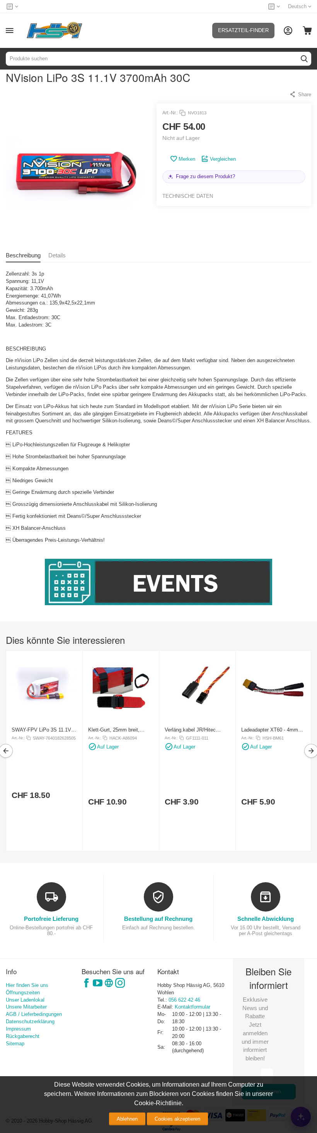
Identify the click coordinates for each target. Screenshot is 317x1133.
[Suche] (304, 59)
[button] (300, 94)
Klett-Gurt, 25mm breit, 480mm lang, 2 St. (114, 730)
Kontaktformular (192, 1007)
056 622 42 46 (184, 1000)
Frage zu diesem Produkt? (205, 176)
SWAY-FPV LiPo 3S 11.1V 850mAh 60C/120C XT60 (41, 730)
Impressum (18, 1029)
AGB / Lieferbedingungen (34, 1014)
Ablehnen (127, 1119)
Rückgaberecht (22, 1036)
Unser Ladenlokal (25, 1000)
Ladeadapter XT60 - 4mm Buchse (269, 730)
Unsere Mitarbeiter (26, 1007)
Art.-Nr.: (170, 113)
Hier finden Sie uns (27, 985)
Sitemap (15, 1043)
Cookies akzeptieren (177, 1119)
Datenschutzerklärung (30, 1021)
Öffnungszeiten (23, 992)
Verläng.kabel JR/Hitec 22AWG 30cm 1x (190, 730)
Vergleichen (223, 159)
